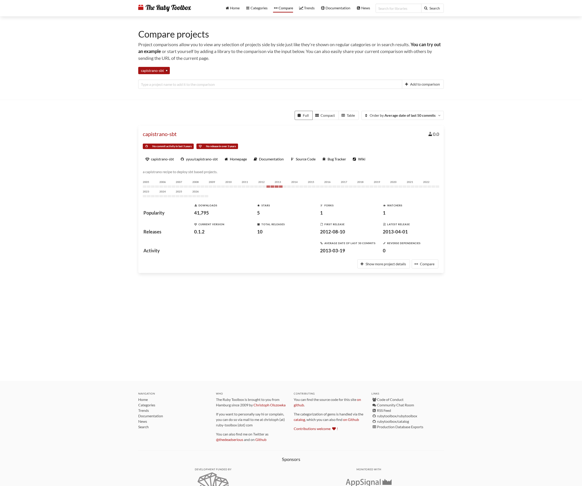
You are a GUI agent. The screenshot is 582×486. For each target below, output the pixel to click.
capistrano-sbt (160, 134)
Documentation (150, 416)
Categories (146, 405)
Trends (143, 410)
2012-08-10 (332, 231)
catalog (299, 419)
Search (143, 427)
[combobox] (270, 84)
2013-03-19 (332, 250)
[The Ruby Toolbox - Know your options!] (164, 8)
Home (143, 399)
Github (260, 439)
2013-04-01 (395, 231)
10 (260, 231)
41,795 (201, 212)
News (142, 421)
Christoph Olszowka (269, 405)
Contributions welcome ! (316, 428)
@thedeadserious (229, 439)
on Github (351, 419)
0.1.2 (199, 231)
